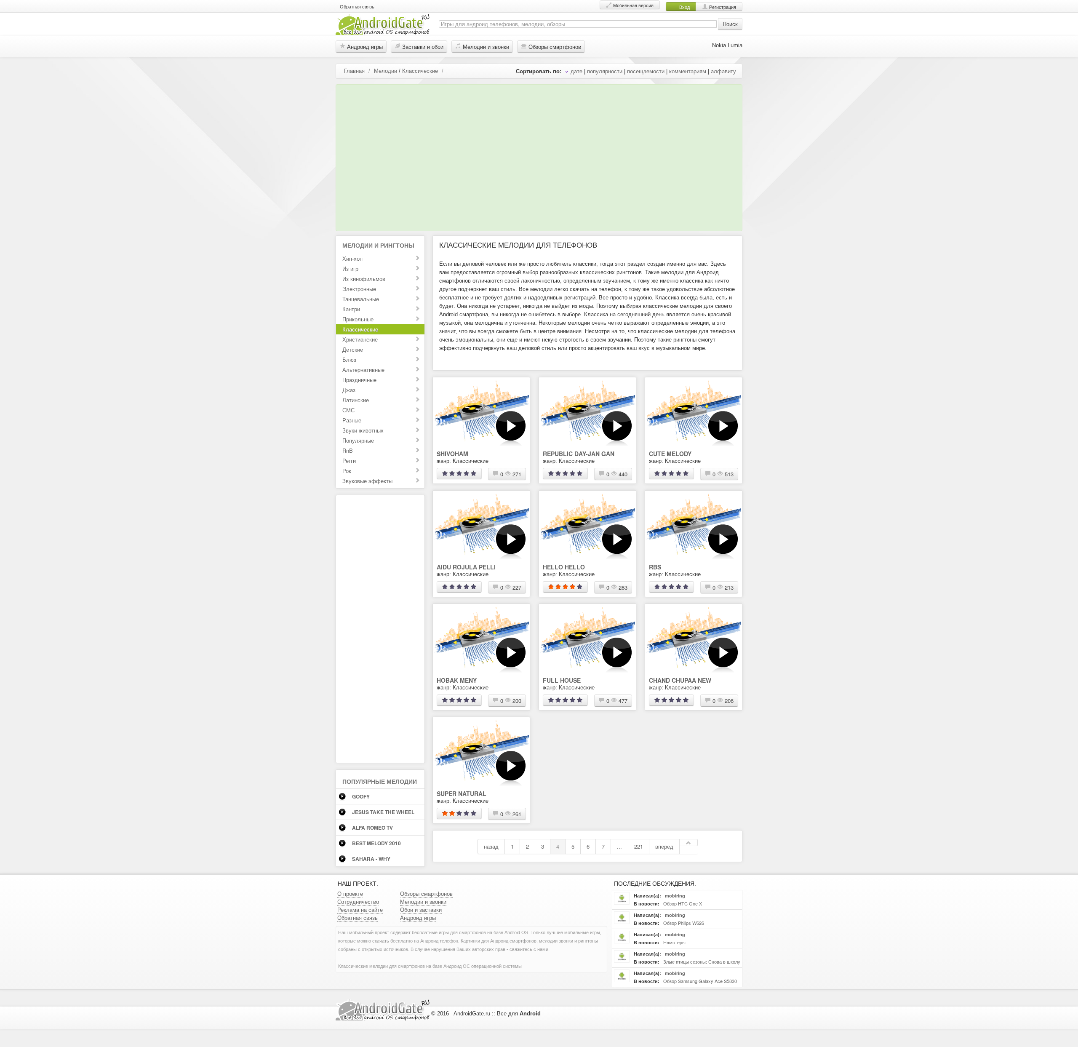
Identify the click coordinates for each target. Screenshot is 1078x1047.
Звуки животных (363, 430)
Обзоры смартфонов (554, 47)
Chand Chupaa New (680, 680)
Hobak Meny (457, 680)
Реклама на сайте (360, 909)
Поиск (730, 24)
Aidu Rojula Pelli (466, 567)
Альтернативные (363, 370)
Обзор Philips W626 (683, 922)
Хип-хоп (352, 258)
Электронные (359, 289)
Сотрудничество (358, 901)
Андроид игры (364, 47)
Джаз (348, 390)
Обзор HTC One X (682, 903)
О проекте (350, 893)
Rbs (655, 567)
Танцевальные (360, 299)
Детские (352, 349)
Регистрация (722, 6)
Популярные (358, 440)
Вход (684, 6)
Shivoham (452, 453)
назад (491, 846)
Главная (354, 71)
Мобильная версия (633, 5)
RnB (347, 450)
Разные (351, 420)
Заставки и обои (421, 47)
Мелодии (385, 71)
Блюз (349, 359)
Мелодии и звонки (485, 47)
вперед (664, 846)
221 (638, 846)
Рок (346, 471)
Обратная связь (357, 6)
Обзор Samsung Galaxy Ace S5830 (699, 981)
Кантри (351, 309)
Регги (349, 461)
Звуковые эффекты (367, 481)
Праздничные (359, 380)
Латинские (355, 400)
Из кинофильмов (363, 279)
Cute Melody (670, 453)
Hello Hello (564, 567)
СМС (348, 410)
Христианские (360, 339)
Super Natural (461, 793)
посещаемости (645, 71)
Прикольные (358, 319)
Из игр (350, 268)
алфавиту (723, 71)
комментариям (687, 71)
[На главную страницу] (383, 23)
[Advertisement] (536, 155)
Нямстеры (674, 942)
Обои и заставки (421, 909)
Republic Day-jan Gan (578, 453)
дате (576, 71)
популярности (604, 71)
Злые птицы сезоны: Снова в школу (701, 961)
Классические (420, 71)
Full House (562, 680)
